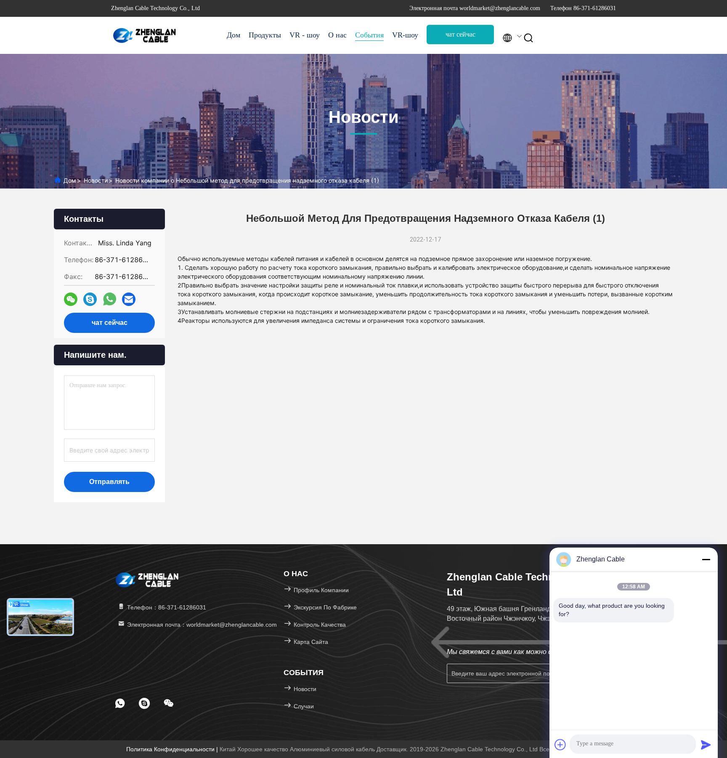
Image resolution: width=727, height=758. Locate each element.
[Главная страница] (144, 35)
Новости (96, 180)
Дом (233, 35)
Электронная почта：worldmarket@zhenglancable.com (201, 624)
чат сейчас (460, 34)
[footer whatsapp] (120, 703)
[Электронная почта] (128, 299)
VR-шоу (405, 35)
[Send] (706, 744)
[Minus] (706, 559)
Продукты (265, 35)
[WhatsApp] (109, 299)
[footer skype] (144, 703)
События (369, 35)
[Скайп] (90, 299)
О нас (337, 35)
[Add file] (560, 744)
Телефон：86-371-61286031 (165, 607)
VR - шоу (304, 35)
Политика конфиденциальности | (173, 749)
